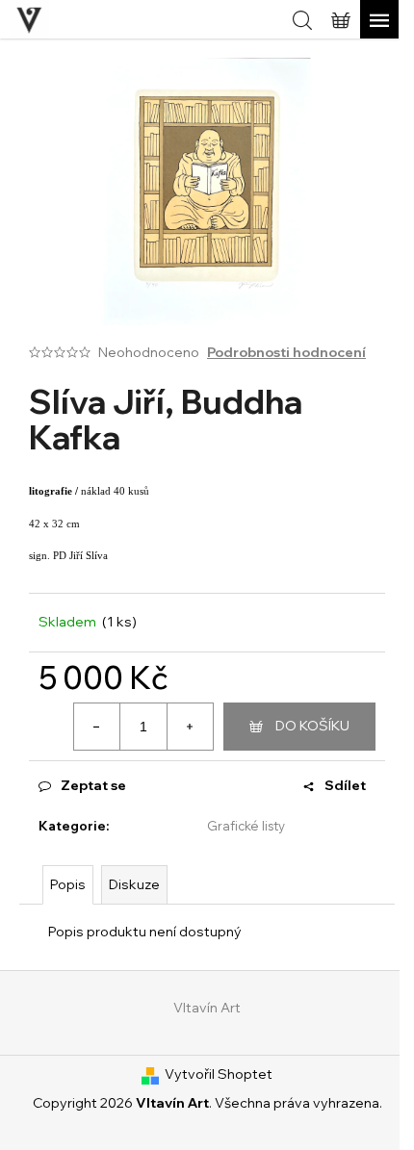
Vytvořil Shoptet (218, 1074)
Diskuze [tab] (134, 884)
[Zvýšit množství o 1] (190, 726)
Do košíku (312, 725)
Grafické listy (246, 825)
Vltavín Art (207, 1007)
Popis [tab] (68, 884)
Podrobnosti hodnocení (286, 352)
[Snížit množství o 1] (97, 726)
